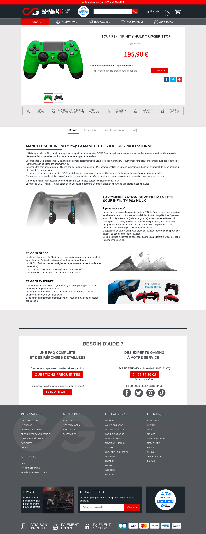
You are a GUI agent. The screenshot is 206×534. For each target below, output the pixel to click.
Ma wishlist (69, 430)
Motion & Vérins (113, 439)
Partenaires (69, 434)
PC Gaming (110, 457)
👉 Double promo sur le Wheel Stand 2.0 (103, 2)
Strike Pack (153, 421)
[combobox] (112, 11)
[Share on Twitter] (173, 79)
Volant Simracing (114, 425)
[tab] (73, 130)
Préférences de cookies (34, 473)
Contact (25, 448)
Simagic (151, 448)
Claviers (109, 461)
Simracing (110, 421)
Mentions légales (30, 468)
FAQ (134, 130)
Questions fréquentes (57, 374)
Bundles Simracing (115, 443)
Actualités (26, 443)
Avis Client (90, 130)
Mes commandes (71, 425)
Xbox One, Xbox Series (117, 452)
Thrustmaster (154, 457)
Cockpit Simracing (114, 434)
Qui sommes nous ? (30, 421)
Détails (73, 130)
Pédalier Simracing (115, 430)
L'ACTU (29, 492)
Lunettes (110, 470)
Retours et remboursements (36, 434)
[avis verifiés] (83, 11)
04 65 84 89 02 (144, 374)
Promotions (111, 474)
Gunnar (151, 461)
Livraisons (26, 425)
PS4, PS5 (109, 448)
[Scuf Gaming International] (135, 44)
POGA (149, 430)
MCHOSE (151, 434)
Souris (108, 466)
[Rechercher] (135, 11)
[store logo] (46, 11)
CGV (23, 464)
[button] (58, 98)
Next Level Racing (156, 439)
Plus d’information (114, 130)
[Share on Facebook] (166, 79)
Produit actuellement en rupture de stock (111, 65)
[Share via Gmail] (179, 79)
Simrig (150, 452)
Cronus (151, 425)
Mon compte (69, 421)
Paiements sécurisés (32, 430)
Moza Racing (153, 443)
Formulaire (57, 392)
